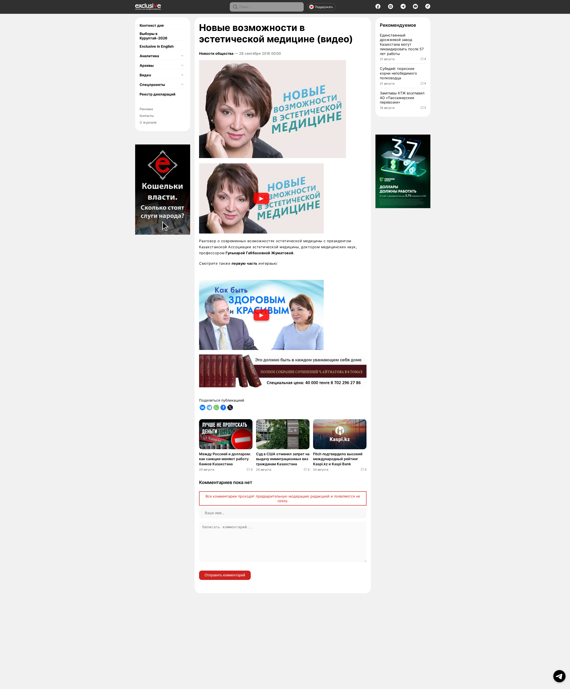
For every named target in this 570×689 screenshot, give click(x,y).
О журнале (148, 122)
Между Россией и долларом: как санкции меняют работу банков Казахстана (225, 459)
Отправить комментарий (225, 575)
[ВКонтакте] (202, 407)
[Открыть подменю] (182, 55)
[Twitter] (230, 407)
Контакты (147, 116)
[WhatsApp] (216, 407)
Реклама (146, 109)
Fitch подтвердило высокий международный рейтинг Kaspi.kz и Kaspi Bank (337, 459)
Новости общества (216, 53)
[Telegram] (403, 7)
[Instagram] (390, 8)
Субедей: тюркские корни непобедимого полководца (398, 73)
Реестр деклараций (157, 94)
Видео (145, 75)
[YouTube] (415, 8)
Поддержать (324, 7)
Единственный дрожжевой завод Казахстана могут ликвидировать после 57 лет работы (402, 44)
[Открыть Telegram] (559, 676)
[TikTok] (427, 7)
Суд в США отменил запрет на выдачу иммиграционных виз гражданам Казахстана (282, 459)
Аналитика (149, 56)
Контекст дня (152, 25)
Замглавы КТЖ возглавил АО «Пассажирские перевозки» (402, 98)
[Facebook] (378, 8)
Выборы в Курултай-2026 (153, 35)
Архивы (147, 65)
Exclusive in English (157, 46)
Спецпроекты (152, 84)
